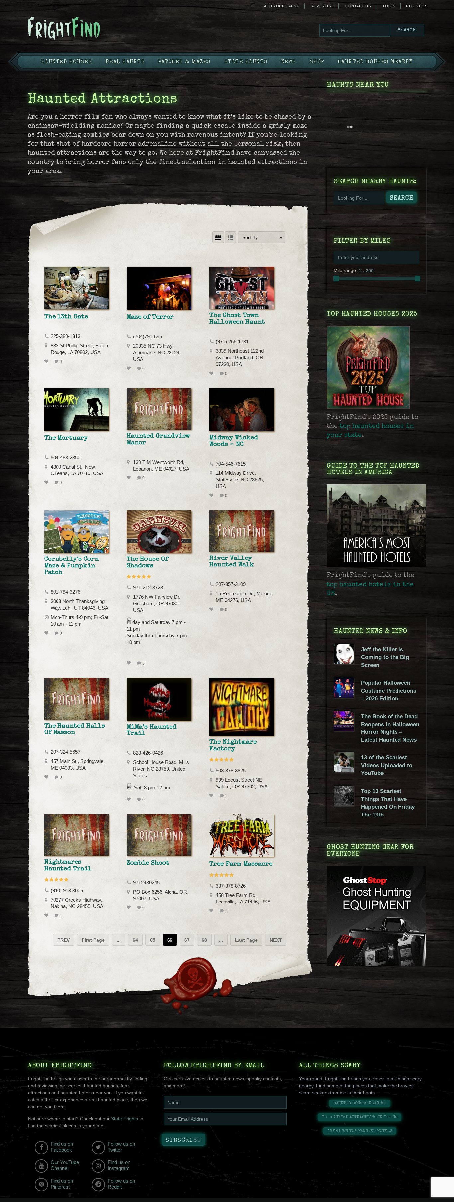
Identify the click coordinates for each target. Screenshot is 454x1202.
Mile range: (345, 270)
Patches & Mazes (184, 62)
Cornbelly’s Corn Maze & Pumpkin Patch (71, 566)
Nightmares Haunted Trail (68, 865)
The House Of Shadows (147, 562)
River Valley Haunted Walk (231, 561)
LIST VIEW (230, 237)
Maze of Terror (150, 317)
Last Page (246, 940)
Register (416, 6)
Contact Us (358, 6)
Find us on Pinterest (62, 1184)
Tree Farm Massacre (240, 864)
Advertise (322, 6)
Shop (317, 62)
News (288, 62)
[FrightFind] (91, 29)
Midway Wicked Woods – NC (233, 441)
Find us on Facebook (62, 1147)
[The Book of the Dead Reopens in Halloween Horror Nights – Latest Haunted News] (344, 729)
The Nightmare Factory (233, 745)
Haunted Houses (66, 62)
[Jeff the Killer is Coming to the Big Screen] (344, 662)
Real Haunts (125, 62)
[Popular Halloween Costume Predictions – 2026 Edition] (344, 696)
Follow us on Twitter (121, 1147)
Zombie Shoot (148, 863)
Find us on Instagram (119, 1165)
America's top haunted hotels (359, 1131)
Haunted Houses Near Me (359, 1103)
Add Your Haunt (281, 6)
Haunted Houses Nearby (375, 62)
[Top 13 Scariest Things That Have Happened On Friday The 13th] (344, 804)
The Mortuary (66, 438)
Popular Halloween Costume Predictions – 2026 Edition (388, 691)
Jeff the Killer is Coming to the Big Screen (385, 657)
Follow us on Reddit (121, 1184)
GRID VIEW (218, 237)
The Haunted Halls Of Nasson (74, 729)
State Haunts (246, 62)
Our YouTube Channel (65, 1165)
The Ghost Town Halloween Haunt (237, 319)
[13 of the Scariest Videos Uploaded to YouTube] (344, 770)
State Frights (124, 1118)
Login (389, 6)
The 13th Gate (66, 317)
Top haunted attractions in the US (359, 1117)
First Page (93, 940)
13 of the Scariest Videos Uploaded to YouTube (386, 765)
